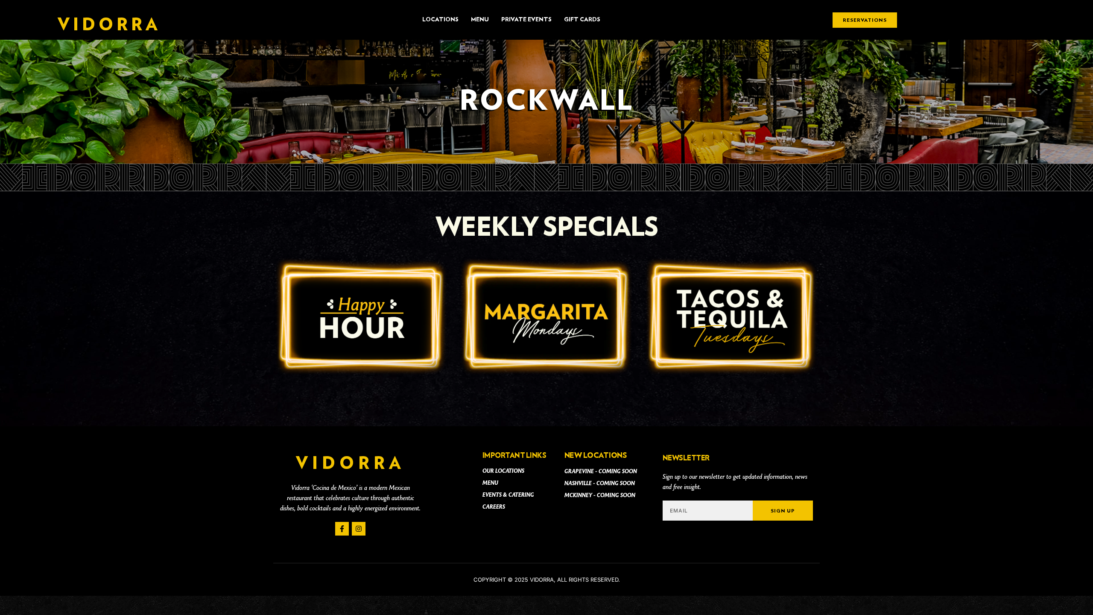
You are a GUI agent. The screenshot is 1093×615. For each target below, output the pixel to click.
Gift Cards (582, 20)
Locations (440, 20)
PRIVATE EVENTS (526, 20)
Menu (480, 20)
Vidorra (109, 25)
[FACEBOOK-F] (342, 529)
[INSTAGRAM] (358, 529)
